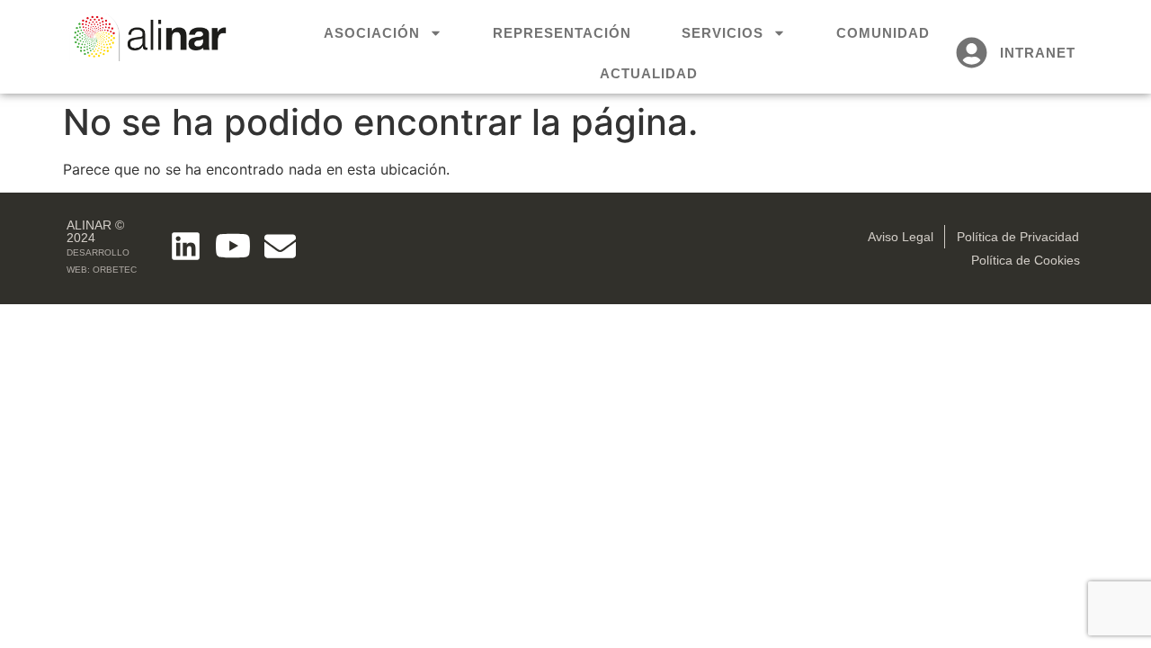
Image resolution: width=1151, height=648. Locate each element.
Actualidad (649, 73)
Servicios (722, 32)
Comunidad (883, 32)
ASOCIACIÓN (372, 32)
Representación (562, 32)
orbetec (115, 269)
